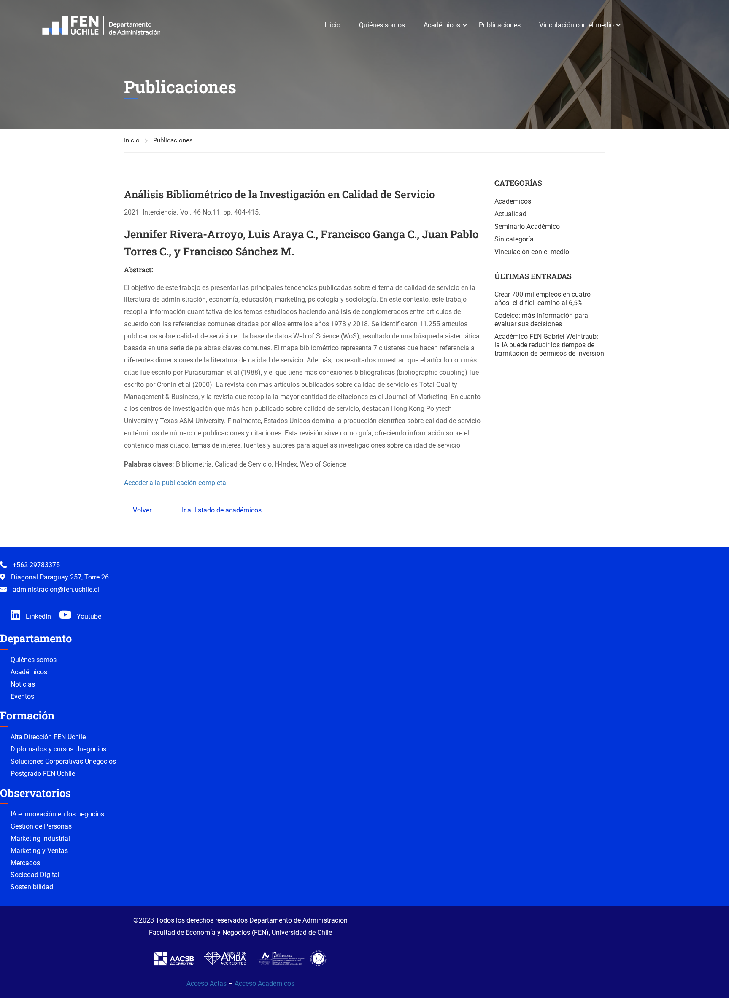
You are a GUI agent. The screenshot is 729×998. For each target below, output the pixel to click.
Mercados (25, 863)
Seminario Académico (527, 227)
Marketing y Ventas (39, 851)
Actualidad (510, 214)
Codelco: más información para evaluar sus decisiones (541, 319)
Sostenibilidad (32, 887)
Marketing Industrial (40, 838)
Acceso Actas (206, 983)
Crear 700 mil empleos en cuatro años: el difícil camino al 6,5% (542, 298)
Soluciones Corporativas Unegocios (63, 761)
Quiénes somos (382, 25)
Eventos (22, 696)
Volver (142, 510)
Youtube (88, 616)
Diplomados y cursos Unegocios (58, 749)
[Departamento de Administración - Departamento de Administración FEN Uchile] (101, 25)
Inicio (332, 25)
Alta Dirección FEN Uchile (48, 737)
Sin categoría (514, 239)
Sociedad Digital (35, 875)
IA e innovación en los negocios (57, 814)
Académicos (442, 25)
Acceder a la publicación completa (175, 483)
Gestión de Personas (41, 826)
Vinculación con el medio (576, 25)
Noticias (23, 684)
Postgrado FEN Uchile (43, 774)
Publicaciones (500, 25)
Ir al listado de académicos (222, 510)
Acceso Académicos (264, 983)
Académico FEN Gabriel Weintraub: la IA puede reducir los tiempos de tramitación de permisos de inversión (549, 345)
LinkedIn (37, 616)
